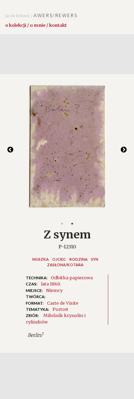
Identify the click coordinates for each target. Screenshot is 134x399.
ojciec (59, 259)
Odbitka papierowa (72, 277)
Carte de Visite (62, 303)
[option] (67, 150)
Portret (60, 309)
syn (94, 259)
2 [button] (72, 223)
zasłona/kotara (65, 264)
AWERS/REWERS (41, 15)
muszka (40, 259)
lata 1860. (51, 283)
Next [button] (123, 149)
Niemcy (54, 290)
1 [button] (61, 223)
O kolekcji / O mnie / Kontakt (36, 25)
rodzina (78, 259)
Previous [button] (10, 149)
